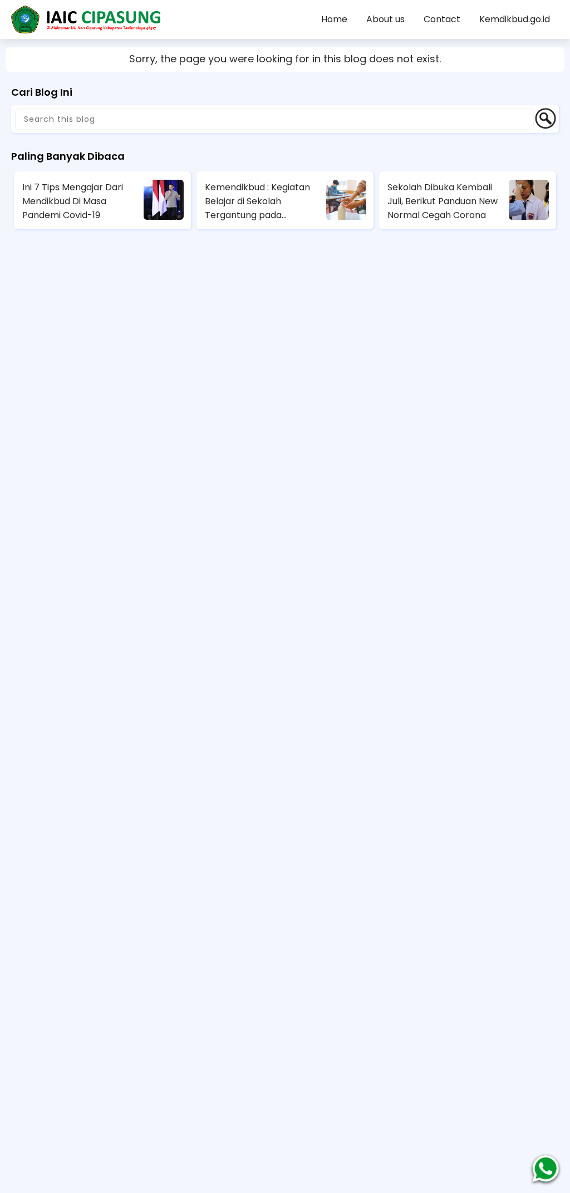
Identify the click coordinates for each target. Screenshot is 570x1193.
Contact (442, 19)
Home (334, 19)
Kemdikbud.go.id (514, 19)
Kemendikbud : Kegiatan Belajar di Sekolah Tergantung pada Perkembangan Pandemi (259, 201)
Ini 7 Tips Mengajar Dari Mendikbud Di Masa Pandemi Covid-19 (72, 201)
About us (385, 19)
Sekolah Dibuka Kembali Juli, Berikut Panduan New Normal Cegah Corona (442, 201)
